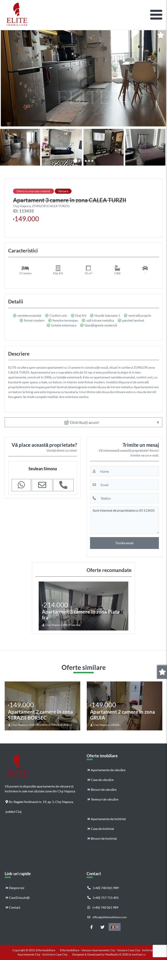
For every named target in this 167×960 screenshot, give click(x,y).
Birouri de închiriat (103, 838)
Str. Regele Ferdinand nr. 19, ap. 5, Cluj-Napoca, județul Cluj (39, 803)
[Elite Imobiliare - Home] (17, 15)
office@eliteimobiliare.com (109, 917)
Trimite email (124, 543)
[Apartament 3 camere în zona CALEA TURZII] (83, 78)
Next (125, 606)
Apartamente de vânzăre (107, 770)
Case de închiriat (102, 829)
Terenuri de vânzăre (104, 799)
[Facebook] (91, 927)
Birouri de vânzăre (103, 789)
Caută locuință (19, 897)
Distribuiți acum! (84, 422)
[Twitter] (102, 927)
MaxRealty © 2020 (117, 954)
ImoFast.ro (138, 954)
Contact (14, 907)
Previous (42, 606)
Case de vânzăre (102, 780)
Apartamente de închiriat (108, 819)
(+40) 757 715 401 (105, 897)
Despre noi (16, 888)
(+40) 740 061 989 (105, 888)
